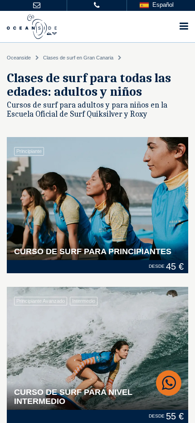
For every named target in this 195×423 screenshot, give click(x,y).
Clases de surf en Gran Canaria (78, 57)
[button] (37, 5)
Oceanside (19, 57)
